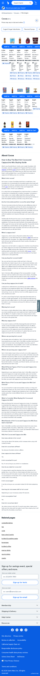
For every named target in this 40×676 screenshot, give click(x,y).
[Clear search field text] (28, 3)
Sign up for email (20, 597)
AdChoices (21, 656)
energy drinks (6, 550)
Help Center (6, 617)
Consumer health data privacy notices (15, 652)
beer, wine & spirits (8, 535)
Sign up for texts (20, 582)
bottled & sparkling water (10, 538)
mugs (29, 251)
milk (6, 187)
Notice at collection (8, 640)
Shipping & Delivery (9, 611)
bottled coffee (6, 546)
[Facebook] (12, 630)
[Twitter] (21, 630)
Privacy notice (18, 636)
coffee (28, 237)
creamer (4, 169)
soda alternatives (7, 523)
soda (3, 531)
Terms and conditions (9, 666)
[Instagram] (17, 630)
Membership (6, 605)
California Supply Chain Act (11, 644)
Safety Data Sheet (8, 656)
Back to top (35, 673)
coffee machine (31, 278)
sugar (14, 169)
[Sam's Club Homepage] (8, 2)
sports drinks (6, 554)
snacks (4, 558)
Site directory (6, 636)
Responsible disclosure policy (12, 648)
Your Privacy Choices (12, 661)
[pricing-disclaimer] (24, 22)
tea (3, 527)
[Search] (30, 3)
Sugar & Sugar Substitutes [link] (11, 29)
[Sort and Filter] (36, 20)
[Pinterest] (26, 630)
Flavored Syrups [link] (29, 29)
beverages (5, 542)
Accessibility (21, 640)
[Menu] (3, 3)
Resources (6, 623)
